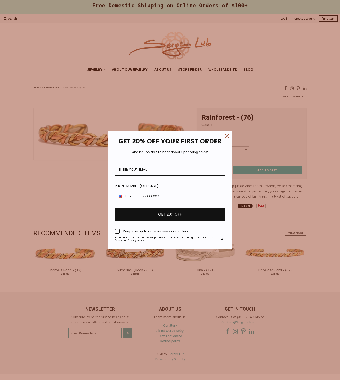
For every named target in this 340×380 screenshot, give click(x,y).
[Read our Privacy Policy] (222, 238)
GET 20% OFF (170, 214)
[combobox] (125, 196)
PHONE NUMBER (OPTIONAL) (136, 186)
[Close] (226, 136)
